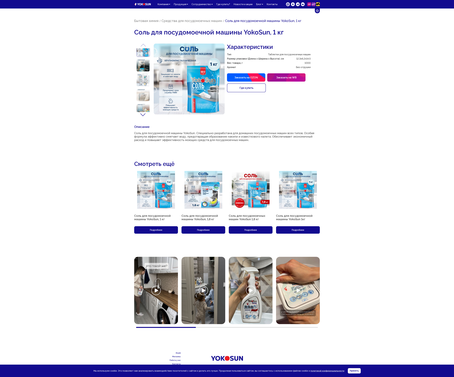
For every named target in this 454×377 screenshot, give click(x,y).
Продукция (180, 4)
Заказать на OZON (246, 77)
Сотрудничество (201, 4)
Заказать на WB (286, 77)
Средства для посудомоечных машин (192, 21)
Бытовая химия (146, 21)
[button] (143, 114)
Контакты (272, 4)
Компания (162, 4)
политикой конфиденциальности (327, 371)
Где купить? (223, 4)
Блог (258, 4)
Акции (178, 353)
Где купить (246, 87)
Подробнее (156, 230)
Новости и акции (243, 4)
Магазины (176, 357)
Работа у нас (175, 360)
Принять (354, 371)
